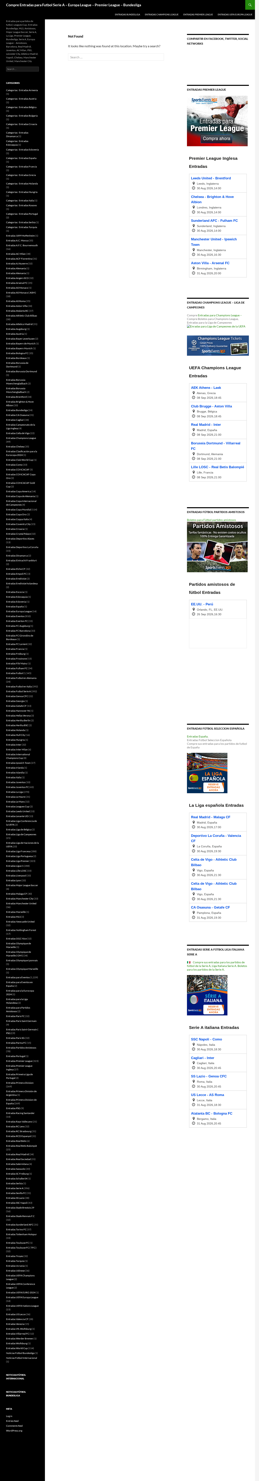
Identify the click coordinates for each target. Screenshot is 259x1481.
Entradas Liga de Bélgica (18, 829)
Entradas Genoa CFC (17, 696)
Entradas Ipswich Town (18, 762)
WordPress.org (14, 1430)
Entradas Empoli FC (16, 573)
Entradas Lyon (13, 880)
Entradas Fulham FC (17, 668)
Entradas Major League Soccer (22, 885)
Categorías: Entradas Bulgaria (22, 115)
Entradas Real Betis (16, 1140)
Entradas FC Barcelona (18, 630)
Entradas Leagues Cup (17, 806)
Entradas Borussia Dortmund (21, 371)
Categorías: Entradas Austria (21, 98)
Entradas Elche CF (15, 568)
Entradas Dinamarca (17, 555)
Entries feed (12, 1420)
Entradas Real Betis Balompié (21, 1145)
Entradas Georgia (15, 701)
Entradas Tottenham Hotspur (21, 1234)
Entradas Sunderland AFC (19, 1224)
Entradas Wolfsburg (16, 1343)
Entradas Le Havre (15, 796)
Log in (9, 1416)
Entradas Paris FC (15, 1016)
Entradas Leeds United (18, 811)
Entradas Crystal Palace (18, 533)
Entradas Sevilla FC (16, 1193)
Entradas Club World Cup (19, 459)
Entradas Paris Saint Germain (21, 1020)
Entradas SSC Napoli (17, 1202)
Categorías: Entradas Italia (20, 200)
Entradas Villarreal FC (17, 1333)
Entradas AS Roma (15, 301)
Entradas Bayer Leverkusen (20, 338)
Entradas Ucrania (15, 1265)
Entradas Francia (15, 648)
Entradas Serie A (14, 1188)
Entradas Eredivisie (16, 578)
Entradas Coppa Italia (17, 519)
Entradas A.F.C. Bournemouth (22, 245)
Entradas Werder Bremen (19, 1338)
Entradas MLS (13, 916)
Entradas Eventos (15, 616)
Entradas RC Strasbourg (18, 1131)
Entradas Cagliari (15, 419)
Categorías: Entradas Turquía (21, 227)
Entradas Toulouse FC (17, 1242)
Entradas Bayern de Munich (20, 343)
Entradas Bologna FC (17, 353)
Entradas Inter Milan (17, 749)
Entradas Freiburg (15, 653)
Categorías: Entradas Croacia (21, 124)
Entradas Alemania (16, 268)
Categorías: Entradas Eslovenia (22, 149)
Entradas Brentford (16, 396)
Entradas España (197, 736)
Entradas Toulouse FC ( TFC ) (21, 1247)
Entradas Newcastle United (20, 921)
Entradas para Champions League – (220, 315)
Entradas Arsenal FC (17, 282)
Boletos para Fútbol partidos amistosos (211, 520)
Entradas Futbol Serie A (18, 691)
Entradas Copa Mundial (18, 509)
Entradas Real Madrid (17, 1154)
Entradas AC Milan (16, 253)
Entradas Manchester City (19, 898)
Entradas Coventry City (18, 524)
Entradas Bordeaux (16, 358)
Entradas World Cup (17, 1348)
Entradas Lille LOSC (16, 870)
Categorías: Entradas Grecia (21, 175)
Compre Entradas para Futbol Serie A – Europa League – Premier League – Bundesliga (73, 5)
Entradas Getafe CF (16, 705)
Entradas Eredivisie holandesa (22, 583)
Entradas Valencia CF (17, 1319)
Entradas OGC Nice (16, 938)
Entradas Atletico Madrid (19, 324)
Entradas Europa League (19, 611)
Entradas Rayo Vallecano (19, 1121)
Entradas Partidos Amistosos (21, 1047)
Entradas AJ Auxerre (17, 263)
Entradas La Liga (14, 791)
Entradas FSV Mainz (16, 663)
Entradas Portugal (15, 1056)
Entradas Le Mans (15, 801)
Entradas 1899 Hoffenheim (20, 235)
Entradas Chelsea (15, 446)
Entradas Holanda (15, 730)
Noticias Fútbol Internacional (21, 1357)
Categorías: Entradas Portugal (22, 213)
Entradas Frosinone (16, 658)
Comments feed (14, 1425)
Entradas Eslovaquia (17, 596)
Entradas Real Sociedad (18, 1159)
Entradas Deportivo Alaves (20, 538)
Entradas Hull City (15, 734)
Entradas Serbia (14, 1183)
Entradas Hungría (15, 739)
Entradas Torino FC (16, 1229)
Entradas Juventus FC (17, 787)
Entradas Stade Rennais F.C (20, 1216)
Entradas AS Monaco (17, 287)
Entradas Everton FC (17, 621)
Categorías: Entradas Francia (21, 166)
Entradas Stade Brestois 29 (20, 1207)
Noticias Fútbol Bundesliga (20, 1353)
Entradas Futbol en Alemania (21, 677)
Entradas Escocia (15, 591)
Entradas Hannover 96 (18, 710)
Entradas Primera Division (20, 1082)
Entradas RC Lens (15, 1126)
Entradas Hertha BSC (17, 725)
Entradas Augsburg (16, 328)
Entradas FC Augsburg (18, 625)
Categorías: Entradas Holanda (22, 183)
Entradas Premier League (198, 14)
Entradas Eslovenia (16, 601)
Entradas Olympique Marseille (22, 968)
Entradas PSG (13, 1108)
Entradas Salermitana (17, 1163)
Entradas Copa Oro (16, 514)
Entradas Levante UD (17, 816)
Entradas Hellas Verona (18, 715)
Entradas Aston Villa (16, 305)
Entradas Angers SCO (17, 278)
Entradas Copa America (18, 491)
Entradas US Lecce (15, 1314)
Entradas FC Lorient (16, 644)
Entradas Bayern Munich (19, 348)
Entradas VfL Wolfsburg (18, 1328)
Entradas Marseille (16, 911)
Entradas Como (14, 464)
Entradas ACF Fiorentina (19, 258)
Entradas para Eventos (18, 977)
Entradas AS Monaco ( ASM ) (21, 292)
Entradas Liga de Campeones (21, 834)
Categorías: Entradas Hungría (21, 192)
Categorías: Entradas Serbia (20, 222)
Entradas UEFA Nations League (22, 1305)
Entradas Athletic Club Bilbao (21, 315)
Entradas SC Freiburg (17, 1173)
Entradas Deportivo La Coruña (22, 547)
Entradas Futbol (14, 673)
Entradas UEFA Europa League (235, 14)
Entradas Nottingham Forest (21, 930)
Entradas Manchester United (21, 903)
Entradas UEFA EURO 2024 (20, 1292)
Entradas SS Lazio (15, 1197)
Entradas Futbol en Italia (19, 686)
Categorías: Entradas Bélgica (21, 107)
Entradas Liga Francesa (18, 851)
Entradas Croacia (15, 528)
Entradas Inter (13, 744)
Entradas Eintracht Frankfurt (21, 560)
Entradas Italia (13, 777)
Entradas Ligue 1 (14, 865)
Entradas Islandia (15, 772)
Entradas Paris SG (15, 1037)
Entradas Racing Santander (20, 1113)
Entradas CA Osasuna (17, 415)
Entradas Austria (15, 333)
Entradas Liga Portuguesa (19, 856)
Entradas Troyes (14, 1256)
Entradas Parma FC (16, 1042)
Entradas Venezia (15, 1323)
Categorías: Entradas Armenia (22, 90)
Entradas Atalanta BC (17, 310)
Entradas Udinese (15, 1270)
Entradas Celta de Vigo (18, 433)
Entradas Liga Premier (17, 861)
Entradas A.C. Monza (17, 240)
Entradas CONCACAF (17, 469)
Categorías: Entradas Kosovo (21, 205)
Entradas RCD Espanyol (18, 1136)
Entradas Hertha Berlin (18, 720)
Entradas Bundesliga (127, 14)
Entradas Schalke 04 (16, 1178)
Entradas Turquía (15, 1260)
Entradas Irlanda (15, 767)
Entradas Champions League (161, 14)
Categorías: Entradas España (21, 158)
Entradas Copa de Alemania (20, 496)
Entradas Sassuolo (15, 1168)
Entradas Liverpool (16, 875)
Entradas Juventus (15, 782)
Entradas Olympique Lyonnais (22, 960)
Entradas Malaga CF (16, 893)
